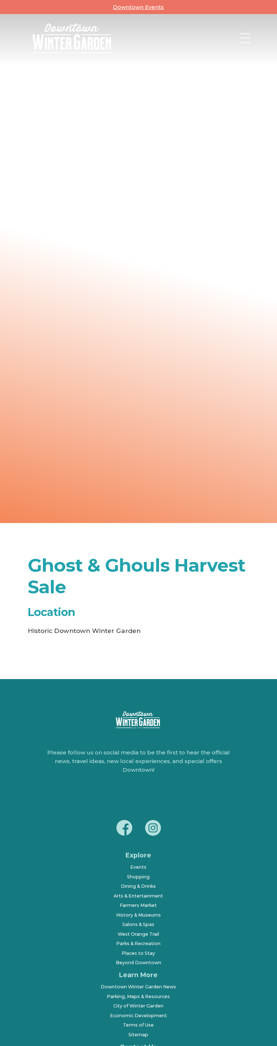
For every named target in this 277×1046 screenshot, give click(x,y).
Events (138, 867)
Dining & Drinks (138, 886)
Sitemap (138, 1034)
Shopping (138, 876)
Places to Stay (138, 953)
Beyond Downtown (138, 962)
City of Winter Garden (138, 1006)
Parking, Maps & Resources (138, 996)
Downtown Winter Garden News (138, 986)
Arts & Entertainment (138, 896)
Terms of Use (138, 1025)
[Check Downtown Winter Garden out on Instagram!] (153, 829)
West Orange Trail (138, 934)
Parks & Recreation (138, 943)
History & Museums (138, 915)
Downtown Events (138, 7)
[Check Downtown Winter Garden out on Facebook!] (124, 829)
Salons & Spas (138, 924)
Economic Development (138, 1015)
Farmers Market (138, 905)
